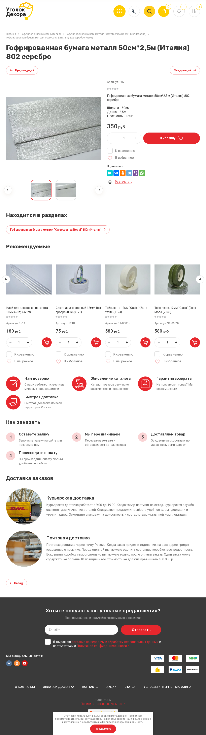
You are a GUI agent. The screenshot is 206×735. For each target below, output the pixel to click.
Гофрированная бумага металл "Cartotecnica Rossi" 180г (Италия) (106, 33)
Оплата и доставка (58, 687)
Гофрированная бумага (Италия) (41, 33)
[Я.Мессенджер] (110, 173)
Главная (11, 33)
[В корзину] (47, 342)
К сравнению (125, 151)
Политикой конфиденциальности (102, 646)
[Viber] (135, 173)
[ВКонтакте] (116, 173)
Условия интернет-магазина (167, 687)
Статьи (130, 687)
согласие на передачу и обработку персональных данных (115, 642)
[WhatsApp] (142, 173)
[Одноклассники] (123, 173)
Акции (111, 687)
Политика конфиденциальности (103, 704)
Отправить (141, 630)
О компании (25, 687)
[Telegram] (129, 173)
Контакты (90, 687)
